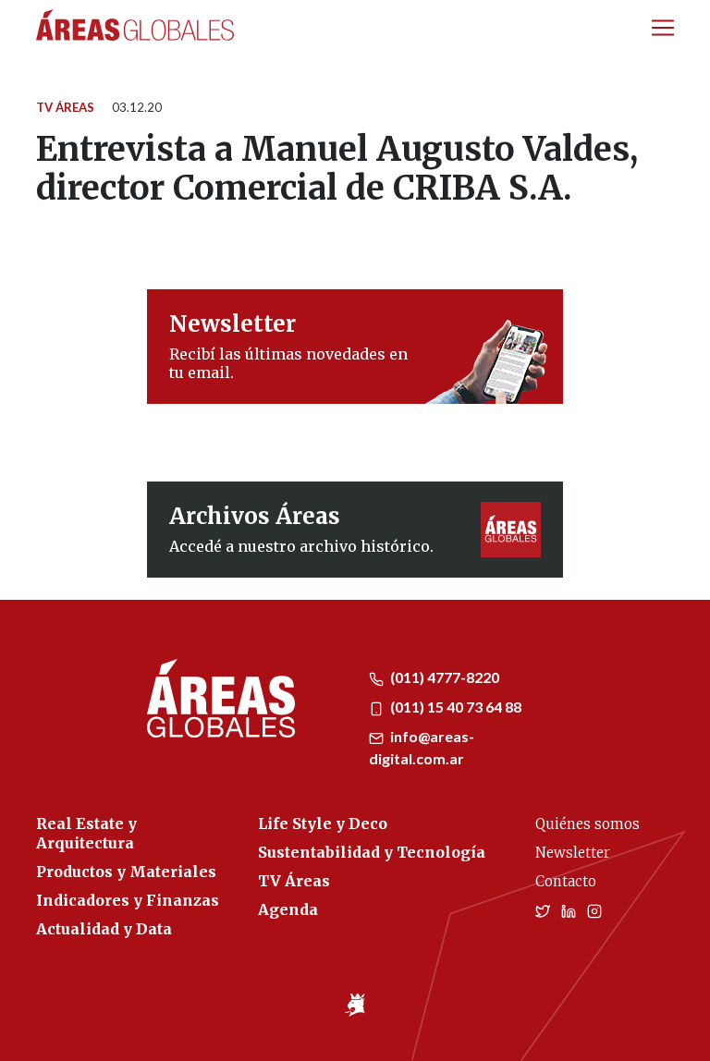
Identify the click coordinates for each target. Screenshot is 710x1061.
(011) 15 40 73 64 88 (454, 706)
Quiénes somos (587, 824)
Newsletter (572, 852)
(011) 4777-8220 (443, 677)
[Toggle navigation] (663, 27)
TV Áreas (65, 107)
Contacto (565, 881)
